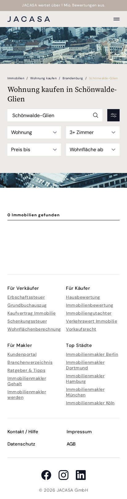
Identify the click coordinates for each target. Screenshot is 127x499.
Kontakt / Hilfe (22, 432)
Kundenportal (21, 354)
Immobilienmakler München (85, 392)
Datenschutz (21, 444)
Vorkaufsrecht (81, 329)
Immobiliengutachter (89, 313)
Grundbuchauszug (27, 305)
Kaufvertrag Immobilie (31, 313)
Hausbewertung (83, 297)
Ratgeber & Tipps (26, 370)
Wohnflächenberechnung (34, 329)
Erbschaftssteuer (26, 297)
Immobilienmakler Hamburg (85, 378)
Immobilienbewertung (89, 305)
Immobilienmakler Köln (90, 403)
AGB (71, 444)
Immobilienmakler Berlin (92, 354)
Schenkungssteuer (27, 321)
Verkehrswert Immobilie (91, 321)
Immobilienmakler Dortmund (85, 365)
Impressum (79, 432)
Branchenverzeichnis (30, 362)
